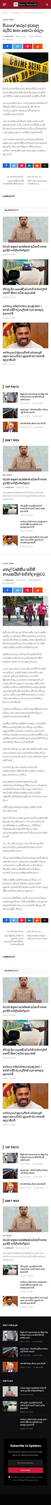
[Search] (46, 4)
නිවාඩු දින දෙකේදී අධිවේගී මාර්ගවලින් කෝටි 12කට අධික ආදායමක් (32, 508)
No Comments (36, 36)
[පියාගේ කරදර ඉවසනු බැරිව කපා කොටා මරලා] (25, 67)
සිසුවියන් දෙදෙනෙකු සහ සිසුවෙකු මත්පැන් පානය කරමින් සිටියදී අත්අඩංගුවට (34, 397)
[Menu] (4, 4)
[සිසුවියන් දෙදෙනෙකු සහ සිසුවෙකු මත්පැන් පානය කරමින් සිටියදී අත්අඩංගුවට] (10, 397)
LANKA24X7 (9, 36)
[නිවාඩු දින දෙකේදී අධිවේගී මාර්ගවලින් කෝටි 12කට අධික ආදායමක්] (25, 272)
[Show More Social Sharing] (45, 46)
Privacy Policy (24, 1480)
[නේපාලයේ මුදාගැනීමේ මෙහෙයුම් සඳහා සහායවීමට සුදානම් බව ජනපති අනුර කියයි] (25, 335)
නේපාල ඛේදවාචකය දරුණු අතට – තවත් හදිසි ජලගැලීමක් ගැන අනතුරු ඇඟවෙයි (23, 309)
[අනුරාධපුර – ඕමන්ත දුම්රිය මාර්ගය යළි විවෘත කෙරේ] (10, 413)
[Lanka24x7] (25, 4)
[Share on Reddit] (37, 46)
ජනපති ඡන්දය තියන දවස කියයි (32, 423)
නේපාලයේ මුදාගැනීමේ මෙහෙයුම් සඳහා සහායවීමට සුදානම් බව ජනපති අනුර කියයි (23, 356)
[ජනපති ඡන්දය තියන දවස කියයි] (10, 427)
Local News (8, 19)
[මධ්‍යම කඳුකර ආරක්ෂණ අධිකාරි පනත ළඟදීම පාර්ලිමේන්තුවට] (25, 229)
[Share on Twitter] (17, 46)
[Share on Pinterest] (27, 46)
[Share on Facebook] (7, 46)
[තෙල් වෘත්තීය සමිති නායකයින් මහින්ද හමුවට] (25, 611)
